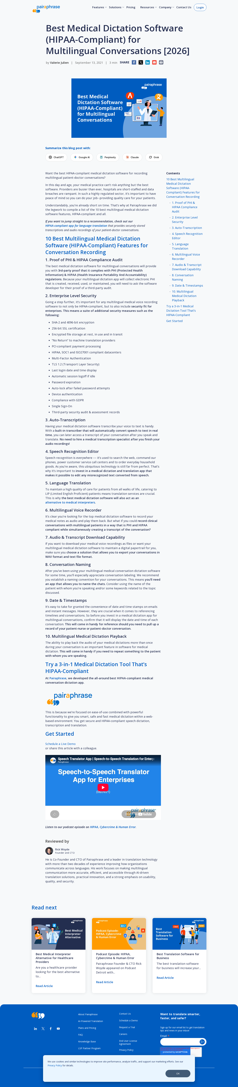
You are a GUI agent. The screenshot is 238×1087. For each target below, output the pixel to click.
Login (200, 7)
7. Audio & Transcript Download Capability (187, 267)
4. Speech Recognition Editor (187, 236)
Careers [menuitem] (123, 1034)
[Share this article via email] (154, 62)
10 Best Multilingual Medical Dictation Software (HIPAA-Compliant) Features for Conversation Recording (183, 188)
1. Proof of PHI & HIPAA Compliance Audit (184, 207)
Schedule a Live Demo (60, 744)
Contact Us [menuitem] (125, 1013)
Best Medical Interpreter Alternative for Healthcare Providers (54, 958)
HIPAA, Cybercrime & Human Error (113, 827)
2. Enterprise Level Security (185, 219)
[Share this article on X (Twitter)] (141, 62)
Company (165, 7)
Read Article (44, 986)
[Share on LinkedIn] (35, 1029)
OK (178, 1073)
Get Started (174, 321)
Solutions (115, 7)
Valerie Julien (59, 63)
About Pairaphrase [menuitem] (88, 1014)
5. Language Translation (180, 246)
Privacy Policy (55, 1065)
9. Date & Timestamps (187, 285)
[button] (161, 62)
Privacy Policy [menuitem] (126, 1049)
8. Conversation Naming (182, 277)
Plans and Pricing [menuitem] (87, 1027)
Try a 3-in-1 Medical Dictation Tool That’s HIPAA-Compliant (181, 310)
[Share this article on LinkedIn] (147, 62)
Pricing (130, 7)
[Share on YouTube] (58, 1029)
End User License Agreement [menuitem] (128, 1042)
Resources (147, 7)
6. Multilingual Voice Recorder (186, 256)
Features (98, 7)
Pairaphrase (57, 678)
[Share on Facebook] (50, 1029)
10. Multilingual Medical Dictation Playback (184, 296)
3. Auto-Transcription (187, 228)
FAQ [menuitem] (80, 1034)
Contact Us (183, 7)
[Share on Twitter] (43, 1029)
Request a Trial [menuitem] (127, 1027)
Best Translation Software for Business (178, 956)
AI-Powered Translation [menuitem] (90, 1021)
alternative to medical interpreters (70, 502)
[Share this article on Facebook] (134, 62)
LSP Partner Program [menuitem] (89, 1048)
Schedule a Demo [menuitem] (128, 1020)
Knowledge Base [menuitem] (87, 1041)
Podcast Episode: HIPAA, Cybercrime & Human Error (115, 956)
